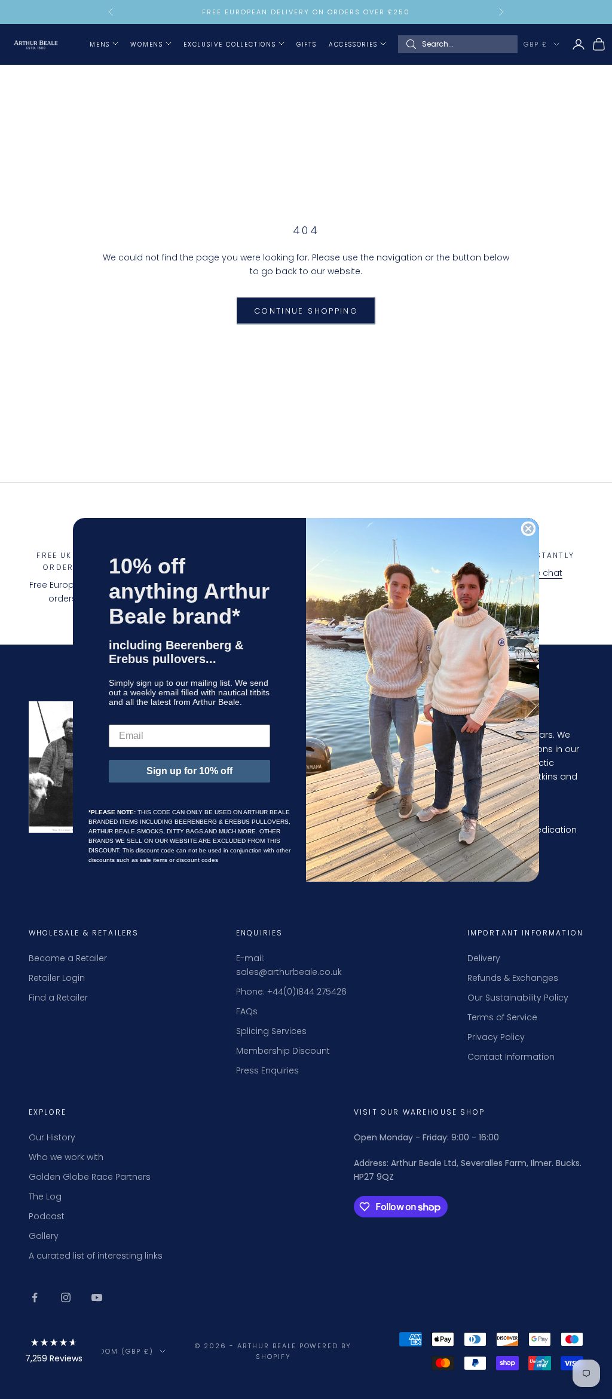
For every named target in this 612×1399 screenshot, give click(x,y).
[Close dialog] (528, 529)
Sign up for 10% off (189, 771)
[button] (54, 1352)
